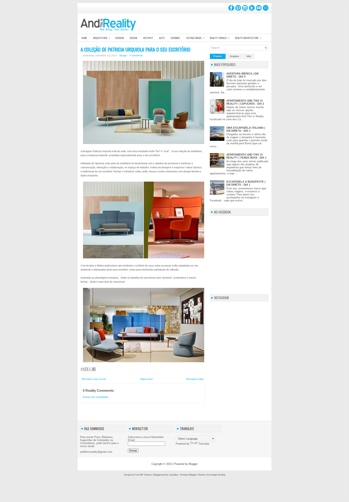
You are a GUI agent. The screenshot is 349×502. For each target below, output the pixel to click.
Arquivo (234, 56)
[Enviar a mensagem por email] (82, 369)
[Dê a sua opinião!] (86, 369)
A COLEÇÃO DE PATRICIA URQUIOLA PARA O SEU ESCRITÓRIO (135, 49)
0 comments (136, 55)
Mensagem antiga (195, 379)
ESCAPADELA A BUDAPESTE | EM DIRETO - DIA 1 (245, 183)
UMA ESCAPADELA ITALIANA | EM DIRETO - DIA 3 (245, 129)
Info (249, 56)
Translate (203, 443)
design (123, 55)
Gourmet (175, 38)
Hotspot (148, 38)
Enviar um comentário (95, 397)
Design (133, 38)
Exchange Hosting (216, 475)
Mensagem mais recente (94, 379)
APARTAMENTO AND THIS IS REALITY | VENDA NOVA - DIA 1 (246, 156)
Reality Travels (219, 38)
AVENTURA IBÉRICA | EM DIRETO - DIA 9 (242, 75)
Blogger (193, 463)
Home (84, 38)
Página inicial (146, 379)
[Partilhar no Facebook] (94, 369)
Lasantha (173, 475)
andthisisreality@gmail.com (96, 451)
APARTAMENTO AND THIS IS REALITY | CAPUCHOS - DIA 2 (245, 102)
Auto (162, 38)
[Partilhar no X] (90, 369)
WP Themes (146, 475)
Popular (217, 56)
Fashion (119, 38)
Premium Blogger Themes (192, 475)
